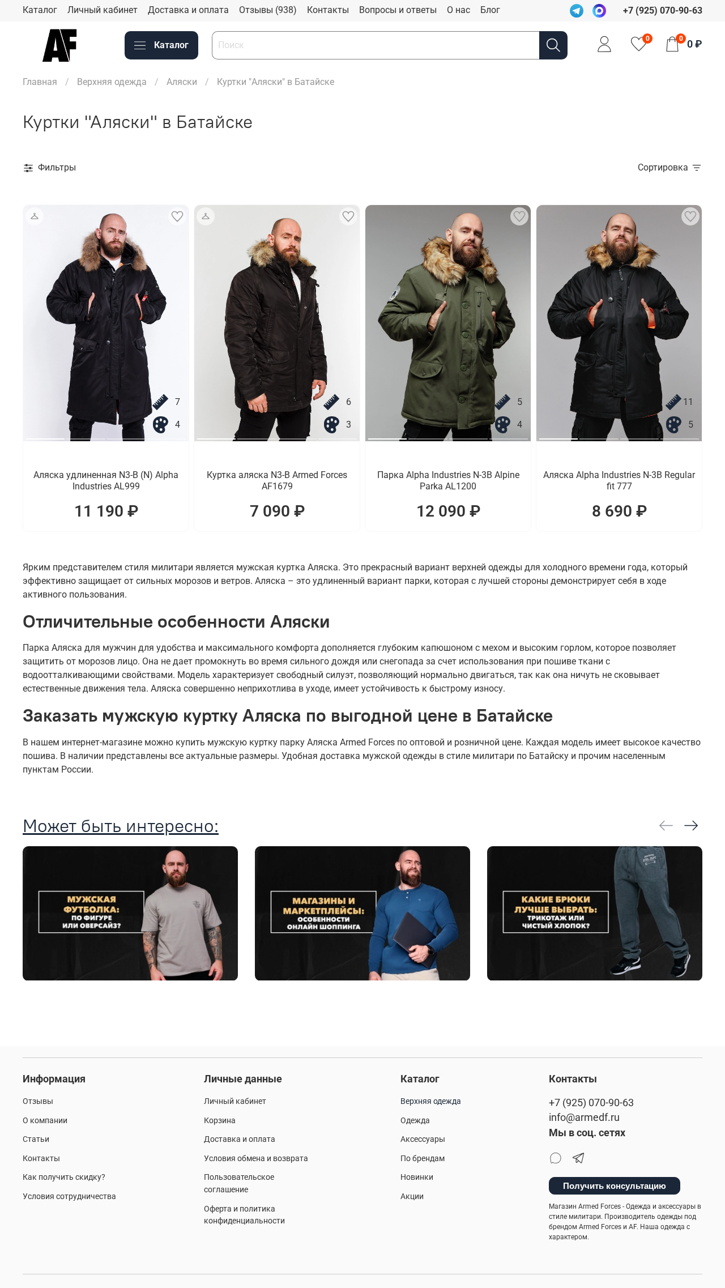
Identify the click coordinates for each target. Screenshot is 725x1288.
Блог (490, 10)
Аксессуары (422, 1139)
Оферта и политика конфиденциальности (244, 1215)
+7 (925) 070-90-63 (591, 1102)
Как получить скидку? (64, 1177)
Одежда (415, 1120)
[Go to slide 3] (126, 434)
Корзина (220, 1120)
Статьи (36, 1139)
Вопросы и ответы (398, 10)
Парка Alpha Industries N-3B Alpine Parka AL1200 (448, 481)
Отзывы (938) (268, 10)
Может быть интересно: (121, 825)
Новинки (416, 1177)
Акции (412, 1196)
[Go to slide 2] (85, 434)
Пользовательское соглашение (239, 1183)
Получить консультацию (614, 1186)
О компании (45, 1120)
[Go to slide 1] (45, 434)
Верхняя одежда (112, 81)
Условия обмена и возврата (256, 1158)
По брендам (422, 1158)
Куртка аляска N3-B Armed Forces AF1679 (277, 481)
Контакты (328, 10)
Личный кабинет (102, 10)
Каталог (40, 10)
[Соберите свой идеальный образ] (34, 216)
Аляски (182, 81)
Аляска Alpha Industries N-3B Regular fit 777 (619, 481)
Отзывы (38, 1101)
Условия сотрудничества (69, 1196)
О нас (458, 10)
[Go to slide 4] (166, 434)
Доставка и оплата (188, 10)
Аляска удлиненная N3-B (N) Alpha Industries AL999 (105, 481)
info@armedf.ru (584, 1117)
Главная (40, 81)
